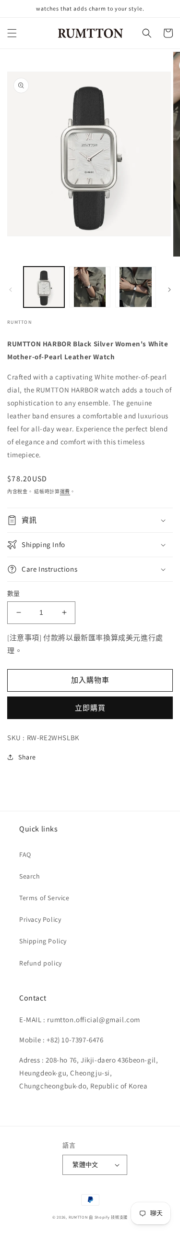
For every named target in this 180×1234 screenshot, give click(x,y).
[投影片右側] (169, 289)
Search (29, 876)
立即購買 (90, 707)
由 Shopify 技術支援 (108, 1217)
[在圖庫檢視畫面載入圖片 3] (135, 287)
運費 (65, 492)
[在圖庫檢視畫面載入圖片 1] (44, 287)
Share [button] (27, 757)
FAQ (25, 854)
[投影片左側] (10, 289)
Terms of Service (44, 897)
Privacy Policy (40, 919)
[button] (12, 33)
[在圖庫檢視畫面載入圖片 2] (89, 287)
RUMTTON (78, 1217)
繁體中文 (85, 1165)
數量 (13, 593)
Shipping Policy (43, 941)
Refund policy (40, 963)
